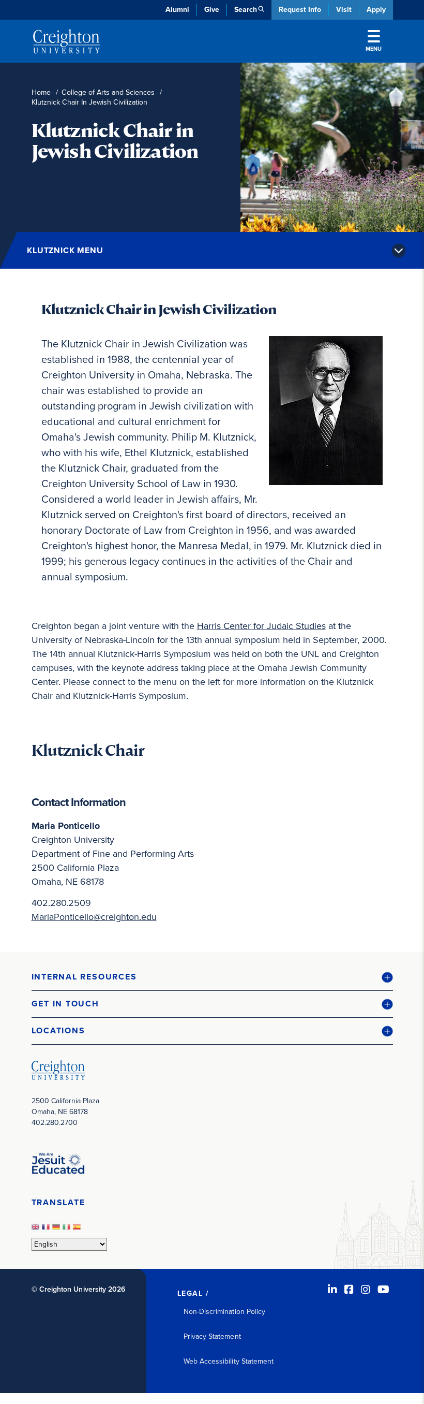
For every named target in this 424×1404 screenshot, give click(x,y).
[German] (57, 1229)
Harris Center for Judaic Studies (261, 626)
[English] (37, 1229)
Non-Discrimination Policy (225, 1311)
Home (41, 92)
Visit (344, 9)
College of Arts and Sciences (108, 92)
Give (211, 9)
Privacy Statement (212, 1336)
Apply (376, 9)
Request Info (300, 9)
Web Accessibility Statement (229, 1361)
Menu (374, 49)
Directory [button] (121, 249)
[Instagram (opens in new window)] (365, 1289)
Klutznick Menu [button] (65, 250)
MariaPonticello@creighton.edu (94, 917)
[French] (47, 1229)
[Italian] (68, 1229)
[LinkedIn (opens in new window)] (332, 1289)
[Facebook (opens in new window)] (349, 1289)
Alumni (177, 9)
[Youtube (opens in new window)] (383, 1289)
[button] (212, 977)
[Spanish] (78, 1229)
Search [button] (245, 9)
